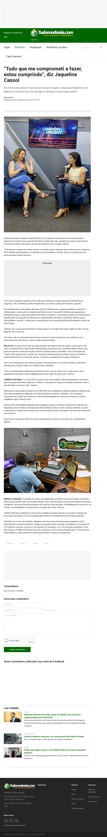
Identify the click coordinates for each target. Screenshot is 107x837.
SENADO (26, 747)
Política (35, 543)
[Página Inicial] (51, 33)
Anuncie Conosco (94, 797)
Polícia (73, 803)
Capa (7, 47)
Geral (73, 794)
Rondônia (10, 543)
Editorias (20, 47)
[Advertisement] (47, 565)
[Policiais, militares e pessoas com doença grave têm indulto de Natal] (13, 739)
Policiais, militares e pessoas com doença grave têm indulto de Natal (54, 736)
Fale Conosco (13, 56)
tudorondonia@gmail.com (17, 825)
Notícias (23, 543)
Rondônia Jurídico (57, 47)
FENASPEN (26, 712)
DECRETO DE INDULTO (29, 734)
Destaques (36, 47)
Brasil (46, 543)
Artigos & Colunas (77, 799)
